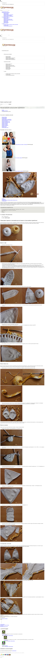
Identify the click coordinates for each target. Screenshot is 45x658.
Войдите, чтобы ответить (9, 635)
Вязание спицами (4, 117)
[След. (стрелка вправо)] (1, 657)
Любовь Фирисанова (5, 645)
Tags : (1, 618)
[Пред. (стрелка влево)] (0, 657)
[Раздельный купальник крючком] (19, 197)
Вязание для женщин (5, 110)
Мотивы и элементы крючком (6, 121)
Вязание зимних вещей (5, 127)
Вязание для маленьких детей (6, 122)
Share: (1, 619)
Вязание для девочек (5, 124)
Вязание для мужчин (5, 123)
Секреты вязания (4, 118)
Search (10, 104)
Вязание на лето (4, 126)
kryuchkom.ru (6, 640)
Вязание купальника (4, 618)
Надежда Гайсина (4, 634)
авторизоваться (14, 650)
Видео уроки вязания (5, 120)
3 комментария (4, 200)
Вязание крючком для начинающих (6, 119)
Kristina (3, 198)
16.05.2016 (4, 199)
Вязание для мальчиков (5, 125)
